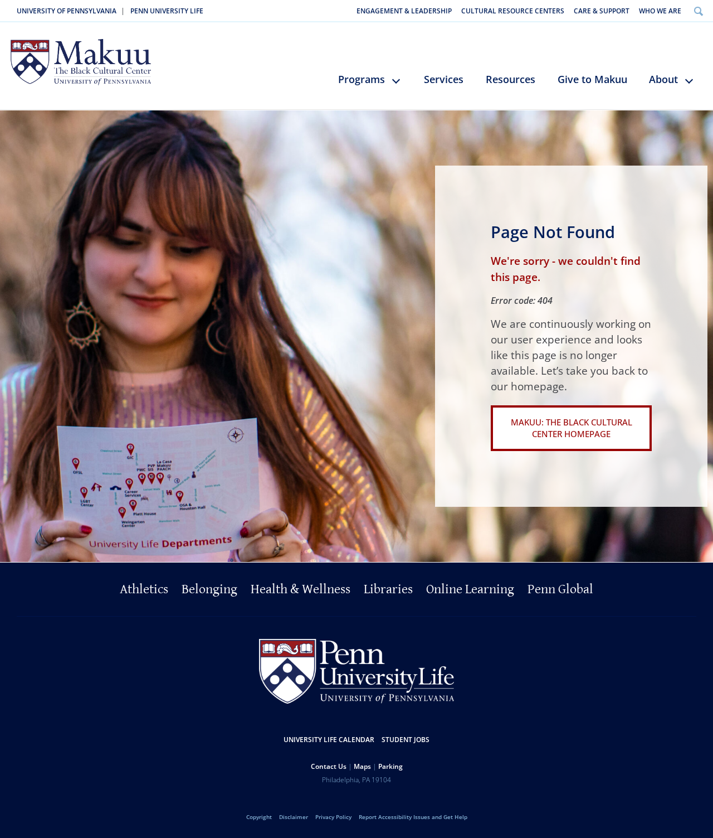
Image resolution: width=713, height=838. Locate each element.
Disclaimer (293, 817)
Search (698, 11)
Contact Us (328, 766)
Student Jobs (405, 739)
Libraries (388, 589)
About (663, 79)
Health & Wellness (300, 589)
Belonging (209, 589)
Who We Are (660, 11)
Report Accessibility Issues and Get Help (413, 817)
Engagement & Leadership (404, 11)
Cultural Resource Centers (512, 11)
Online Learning (470, 589)
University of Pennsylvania (66, 11)
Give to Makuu (592, 79)
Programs (361, 79)
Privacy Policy (333, 817)
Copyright (259, 817)
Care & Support (601, 11)
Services (443, 79)
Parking (390, 766)
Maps (362, 766)
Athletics (144, 589)
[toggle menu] (401, 85)
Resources (510, 79)
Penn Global (560, 589)
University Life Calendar (329, 739)
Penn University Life (166, 11)
